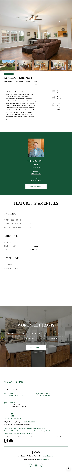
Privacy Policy (43, 459)
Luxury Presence (48, 456)
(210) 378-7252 (36, 174)
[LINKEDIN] (40, 465)
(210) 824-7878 (29, 422)
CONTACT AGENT (36, 186)
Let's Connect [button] (36, 347)
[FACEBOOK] (31, 465)
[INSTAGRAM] (36, 465)
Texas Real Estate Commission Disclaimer (18, 433)
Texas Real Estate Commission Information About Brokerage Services (28, 431)
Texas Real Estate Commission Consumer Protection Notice (24, 428)
